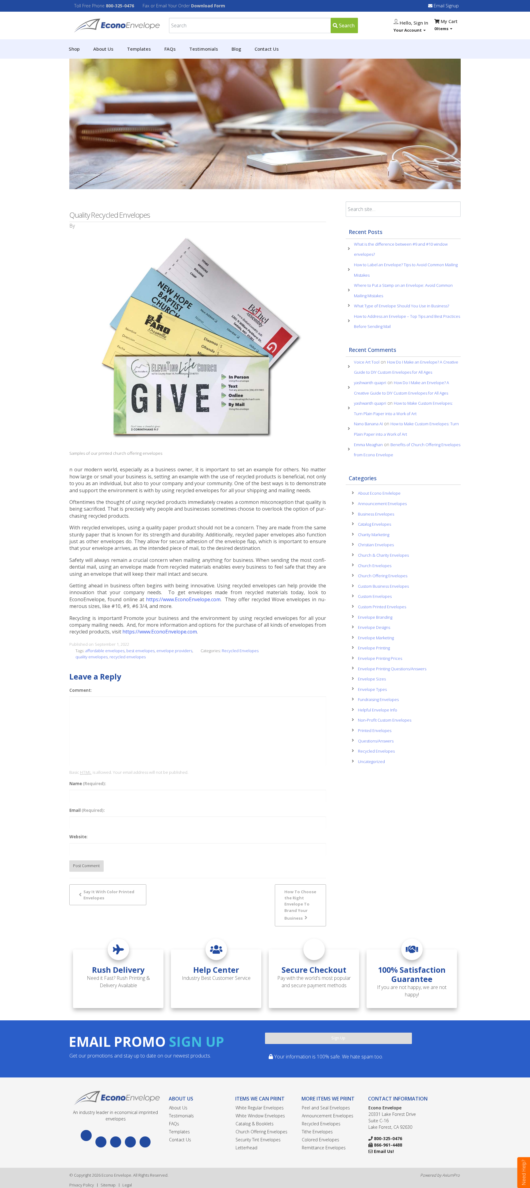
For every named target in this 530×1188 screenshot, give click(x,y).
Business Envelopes (376, 514)
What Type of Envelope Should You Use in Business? (401, 306)
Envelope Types (372, 689)
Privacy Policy (81, 1185)
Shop (74, 49)
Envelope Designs (374, 627)
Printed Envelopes (374, 730)
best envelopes (140, 650)
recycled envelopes (127, 657)
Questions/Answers (376, 741)
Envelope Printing (374, 648)
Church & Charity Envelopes (383, 555)
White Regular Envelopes (260, 1108)
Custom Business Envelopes (383, 586)
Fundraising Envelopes (378, 699)
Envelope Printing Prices (380, 658)
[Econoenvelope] (115, 24)
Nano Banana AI (368, 424)
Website (77, 836)
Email (86, 810)
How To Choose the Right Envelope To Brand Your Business (300, 905)
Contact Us (267, 49)
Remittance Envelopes (324, 1148)
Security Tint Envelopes (258, 1140)
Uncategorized (371, 761)
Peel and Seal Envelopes (326, 1108)
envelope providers (174, 650)
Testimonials (203, 49)
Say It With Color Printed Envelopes (108, 895)
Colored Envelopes (320, 1140)
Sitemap (108, 1185)
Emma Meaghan (368, 444)
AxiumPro (451, 1175)
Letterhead (246, 1148)
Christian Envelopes (376, 544)
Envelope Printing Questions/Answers (392, 669)
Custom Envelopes (375, 596)
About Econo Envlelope (379, 493)
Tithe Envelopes (317, 1132)
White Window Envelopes (260, 1116)
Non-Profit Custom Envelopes (384, 720)
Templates (139, 49)
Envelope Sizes (372, 679)
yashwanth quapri (370, 382)
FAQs (170, 49)
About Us (103, 49)
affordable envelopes (105, 650)
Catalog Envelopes (374, 524)
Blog (236, 49)
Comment (80, 690)
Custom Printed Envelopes (382, 607)
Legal (127, 1185)
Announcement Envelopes (382, 503)
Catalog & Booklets (255, 1124)
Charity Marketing (373, 534)
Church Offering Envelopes (382, 575)
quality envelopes (91, 657)
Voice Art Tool (366, 362)
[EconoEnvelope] (115, 1097)
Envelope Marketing (376, 638)
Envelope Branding (375, 617)
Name (87, 783)
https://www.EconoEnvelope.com (183, 599)
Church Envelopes (374, 565)
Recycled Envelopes (240, 650)
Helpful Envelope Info (377, 710)
